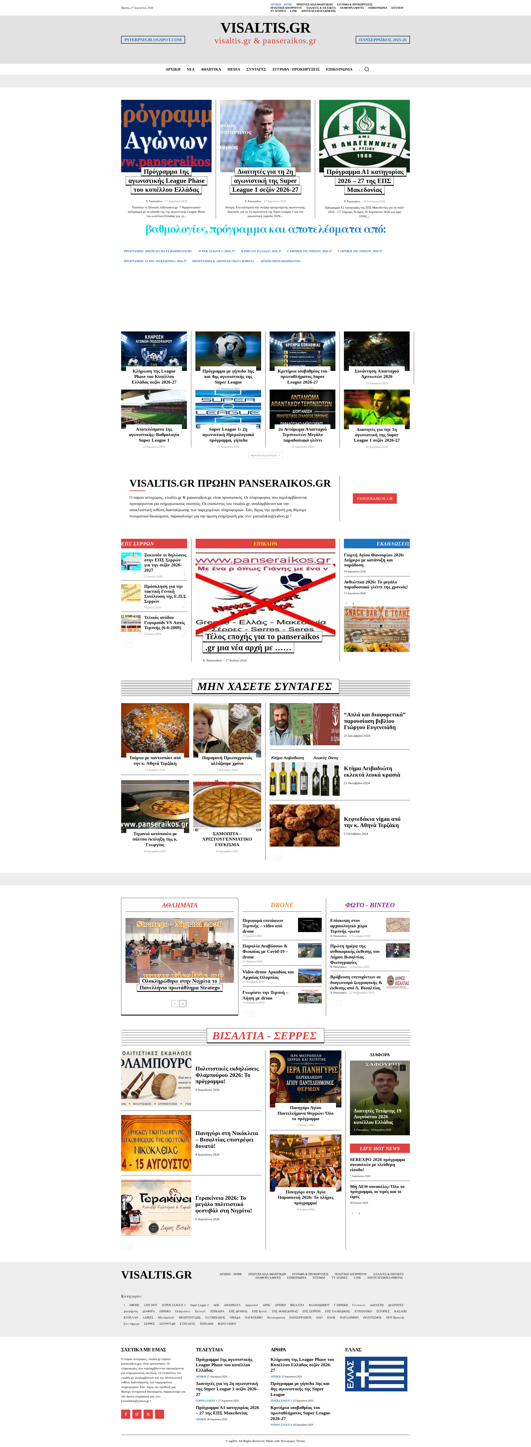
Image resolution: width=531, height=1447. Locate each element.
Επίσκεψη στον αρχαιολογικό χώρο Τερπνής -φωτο (348, 926)
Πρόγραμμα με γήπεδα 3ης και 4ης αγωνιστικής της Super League (228, 376)
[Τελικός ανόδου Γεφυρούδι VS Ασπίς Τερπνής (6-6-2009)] (131, 624)
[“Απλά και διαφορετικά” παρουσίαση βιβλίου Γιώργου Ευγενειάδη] (305, 724)
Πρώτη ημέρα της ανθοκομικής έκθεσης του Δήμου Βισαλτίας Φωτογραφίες (355, 954)
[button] (367, 69)
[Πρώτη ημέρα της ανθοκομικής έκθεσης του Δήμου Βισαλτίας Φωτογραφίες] (398, 950)
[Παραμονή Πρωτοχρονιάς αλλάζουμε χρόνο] (227, 730)
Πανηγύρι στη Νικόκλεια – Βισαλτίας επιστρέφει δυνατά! (226, 1139)
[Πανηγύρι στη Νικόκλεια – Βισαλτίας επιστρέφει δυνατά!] (156, 1143)
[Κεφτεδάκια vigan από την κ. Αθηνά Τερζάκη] (305, 825)
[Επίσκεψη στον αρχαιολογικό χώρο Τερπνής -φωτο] (398, 925)
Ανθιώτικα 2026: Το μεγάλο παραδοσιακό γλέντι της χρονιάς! (376, 584)
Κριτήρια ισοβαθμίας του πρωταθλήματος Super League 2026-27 (302, 376)
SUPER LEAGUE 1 (206, 1400)
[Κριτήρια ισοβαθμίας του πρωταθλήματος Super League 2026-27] (302, 351)
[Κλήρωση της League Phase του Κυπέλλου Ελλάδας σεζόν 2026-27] (154, 351)
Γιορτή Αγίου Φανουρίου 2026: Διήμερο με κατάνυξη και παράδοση (374, 559)
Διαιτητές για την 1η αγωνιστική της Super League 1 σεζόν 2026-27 (377, 435)
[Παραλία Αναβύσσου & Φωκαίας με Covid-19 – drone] (310, 950)
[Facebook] (125, 1414)
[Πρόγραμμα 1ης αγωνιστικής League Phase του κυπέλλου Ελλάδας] (166, 136)
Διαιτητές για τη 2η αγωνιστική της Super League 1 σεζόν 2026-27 (265, 180)
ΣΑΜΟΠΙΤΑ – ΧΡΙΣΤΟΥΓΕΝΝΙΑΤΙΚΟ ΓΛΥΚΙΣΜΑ (227, 839)
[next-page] (130, 645)
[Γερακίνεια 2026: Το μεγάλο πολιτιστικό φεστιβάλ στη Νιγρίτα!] (156, 1207)
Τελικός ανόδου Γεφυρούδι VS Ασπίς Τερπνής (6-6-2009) (164, 622)
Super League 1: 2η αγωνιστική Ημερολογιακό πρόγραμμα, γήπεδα (228, 435)
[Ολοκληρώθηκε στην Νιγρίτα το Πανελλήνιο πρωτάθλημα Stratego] (179, 950)
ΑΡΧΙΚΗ (201, 1376)
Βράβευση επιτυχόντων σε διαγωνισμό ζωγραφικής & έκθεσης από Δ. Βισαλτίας (356, 982)
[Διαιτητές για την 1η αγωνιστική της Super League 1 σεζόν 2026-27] (377, 409)
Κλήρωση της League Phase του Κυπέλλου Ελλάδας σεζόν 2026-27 (154, 376)
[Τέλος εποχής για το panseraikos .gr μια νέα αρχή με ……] (265, 594)
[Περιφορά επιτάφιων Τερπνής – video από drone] (310, 925)
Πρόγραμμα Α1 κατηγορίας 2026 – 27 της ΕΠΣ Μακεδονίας (365, 180)
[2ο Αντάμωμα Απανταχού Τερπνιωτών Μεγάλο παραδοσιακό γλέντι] (302, 409)
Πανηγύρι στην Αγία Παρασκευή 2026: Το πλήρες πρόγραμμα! (306, 1197)
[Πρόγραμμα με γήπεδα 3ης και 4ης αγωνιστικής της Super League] (228, 351)
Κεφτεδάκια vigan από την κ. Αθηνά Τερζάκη (372, 822)
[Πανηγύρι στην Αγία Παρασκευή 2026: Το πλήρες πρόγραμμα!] (305, 1163)
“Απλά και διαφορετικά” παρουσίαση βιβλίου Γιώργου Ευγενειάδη (375, 721)
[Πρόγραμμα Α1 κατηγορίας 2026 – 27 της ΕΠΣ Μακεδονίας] (364, 136)
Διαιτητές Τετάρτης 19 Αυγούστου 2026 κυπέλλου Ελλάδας (377, 1116)
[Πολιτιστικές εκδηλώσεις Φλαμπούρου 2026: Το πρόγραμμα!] (156, 1078)
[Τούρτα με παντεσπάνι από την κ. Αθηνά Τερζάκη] (155, 730)
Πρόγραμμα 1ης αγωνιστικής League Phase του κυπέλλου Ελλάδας (166, 180)
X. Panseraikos (154, 201)
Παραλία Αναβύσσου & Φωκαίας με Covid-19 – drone (265, 951)
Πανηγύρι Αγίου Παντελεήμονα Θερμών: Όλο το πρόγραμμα (306, 1113)
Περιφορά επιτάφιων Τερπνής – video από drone (262, 926)
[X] (148, 1414)
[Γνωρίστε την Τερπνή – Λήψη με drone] (310, 997)
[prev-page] (123, 645)
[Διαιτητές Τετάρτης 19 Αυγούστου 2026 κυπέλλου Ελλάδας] (380, 1098)
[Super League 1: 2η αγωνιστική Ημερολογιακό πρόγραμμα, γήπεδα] (228, 409)
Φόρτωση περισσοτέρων (264, 455)
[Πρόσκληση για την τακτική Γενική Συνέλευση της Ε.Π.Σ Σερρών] (131, 593)
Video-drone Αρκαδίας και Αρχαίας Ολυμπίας (268, 974)
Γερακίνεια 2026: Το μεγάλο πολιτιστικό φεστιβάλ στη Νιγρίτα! (223, 1204)
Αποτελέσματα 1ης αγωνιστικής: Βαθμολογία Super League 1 (154, 435)
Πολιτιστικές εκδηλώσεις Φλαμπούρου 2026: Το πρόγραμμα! (227, 1075)
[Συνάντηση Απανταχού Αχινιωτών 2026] (377, 351)
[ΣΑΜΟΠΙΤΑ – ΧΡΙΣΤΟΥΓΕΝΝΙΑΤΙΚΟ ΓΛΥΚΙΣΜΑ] (227, 806)
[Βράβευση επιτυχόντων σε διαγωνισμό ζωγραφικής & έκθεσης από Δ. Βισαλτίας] (398, 981)
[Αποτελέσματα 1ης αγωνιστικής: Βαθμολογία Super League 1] (154, 409)
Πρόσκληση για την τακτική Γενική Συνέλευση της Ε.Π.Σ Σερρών (165, 594)
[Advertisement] (265, 303)
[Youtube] (159, 1414)
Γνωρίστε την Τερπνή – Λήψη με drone (265, 995)
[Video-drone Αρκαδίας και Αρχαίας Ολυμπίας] (310, 976)
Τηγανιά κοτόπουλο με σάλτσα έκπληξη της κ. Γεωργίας (155, 839)
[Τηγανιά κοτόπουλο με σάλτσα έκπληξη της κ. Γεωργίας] (155, 806)
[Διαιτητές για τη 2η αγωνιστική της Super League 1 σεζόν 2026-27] (265, 136)
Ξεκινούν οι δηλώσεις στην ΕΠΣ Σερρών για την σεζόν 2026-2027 (165, 562)
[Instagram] (136, 1414)
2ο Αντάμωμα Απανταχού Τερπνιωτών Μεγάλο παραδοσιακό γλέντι (302, 435)
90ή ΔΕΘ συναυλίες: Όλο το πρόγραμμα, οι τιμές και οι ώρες (377, 1191)
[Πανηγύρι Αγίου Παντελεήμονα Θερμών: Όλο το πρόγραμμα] (305, 1079)
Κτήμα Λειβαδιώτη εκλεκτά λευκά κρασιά (372, 771)
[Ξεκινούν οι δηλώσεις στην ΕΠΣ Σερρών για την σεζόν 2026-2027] (131, 561)
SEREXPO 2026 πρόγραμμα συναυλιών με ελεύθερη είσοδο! (377, 1164)
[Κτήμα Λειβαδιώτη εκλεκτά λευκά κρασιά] (305, 775)
